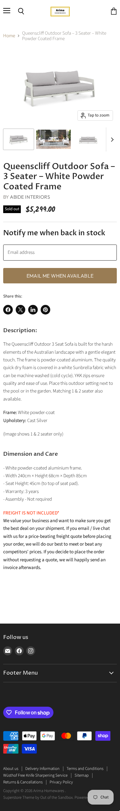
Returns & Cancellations (23, 782)
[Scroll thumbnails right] (111, 139)
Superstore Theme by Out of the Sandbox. (38, 797)
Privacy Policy (61, 782)
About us (10, 769)
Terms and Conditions (85, 769)
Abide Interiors (30, 197)
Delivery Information (42, 769)
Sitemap (82, 775)
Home (9, 36)
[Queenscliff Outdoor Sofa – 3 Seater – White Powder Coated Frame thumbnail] (19, 139)
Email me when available (60, 275)
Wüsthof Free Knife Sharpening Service (35, 775)
